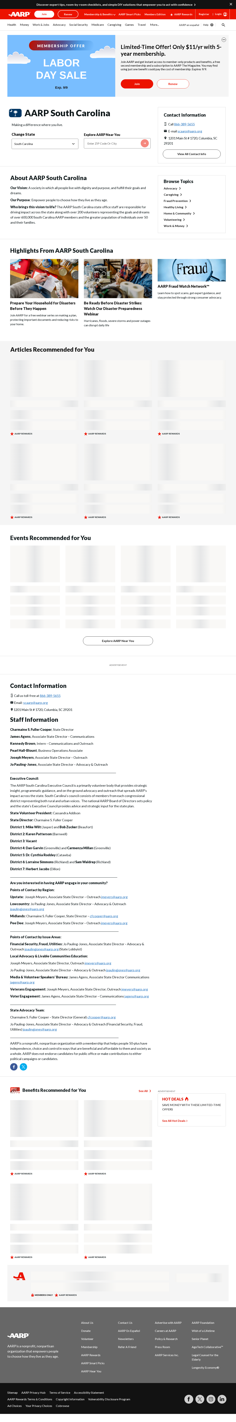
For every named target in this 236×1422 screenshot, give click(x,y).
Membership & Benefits (98, 14)
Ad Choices (14, 1405)
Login (218, 13)
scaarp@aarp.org (190, 131)
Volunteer (87, 1339)
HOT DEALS (173, 1099)
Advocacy (170, 188)
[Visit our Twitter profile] (23, 1067)
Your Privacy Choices (38, 1405)
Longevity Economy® (205, 1367)
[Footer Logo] (33, 1335)
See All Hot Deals (173, 1120)
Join (137, 84)
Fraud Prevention (176, 201)
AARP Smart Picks (130, 14)
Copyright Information (70, 1399)
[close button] (224, 40)
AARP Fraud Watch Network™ (183, 286)
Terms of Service (59, 1392)
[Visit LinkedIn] (222, 1399)
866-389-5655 (184, 124)
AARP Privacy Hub (33, 1392)
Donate (86, 1330)
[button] (223, 24)
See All (143, 1091)
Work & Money (174, 226)
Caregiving (171, 194)
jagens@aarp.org (22, 982)
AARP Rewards (183, 14)
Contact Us (125, 1322)
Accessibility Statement (89, 1392)
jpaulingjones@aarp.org (27, 909)
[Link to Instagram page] (210, 1399)
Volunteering (172, 219)
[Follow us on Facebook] (14, 1067)
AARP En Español (129, 1330)
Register (204, 14)
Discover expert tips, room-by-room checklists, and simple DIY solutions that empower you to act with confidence (114, 4)
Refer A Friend (127, 1347)
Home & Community (177, 213)
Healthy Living (173, 207)
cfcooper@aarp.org (104, 916)
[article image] (44, 297)
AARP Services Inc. (167, 1355)
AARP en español (189, 24)
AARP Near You (91, 1371)
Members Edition (155, 14)
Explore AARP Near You (102, 135)
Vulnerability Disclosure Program (109, 1399)
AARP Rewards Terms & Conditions (29, 1399)
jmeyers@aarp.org (114, 897)
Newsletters (126, 1339)
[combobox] (117, 143)
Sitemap (12, 1392)
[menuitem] (11, 26)
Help (206, 24)
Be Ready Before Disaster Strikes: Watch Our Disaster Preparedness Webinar (113, 308)
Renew (173, 84)
